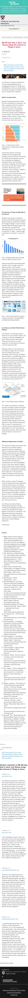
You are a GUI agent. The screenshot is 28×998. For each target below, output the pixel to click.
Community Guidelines (14, 992)
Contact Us (14, 995)
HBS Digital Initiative (7, 6)
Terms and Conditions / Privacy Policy (14, 990)
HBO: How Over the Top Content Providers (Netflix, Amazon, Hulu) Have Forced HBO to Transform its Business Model (14, 67)
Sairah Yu (7, 51)
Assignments (14, 29)
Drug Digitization (7, 747)
